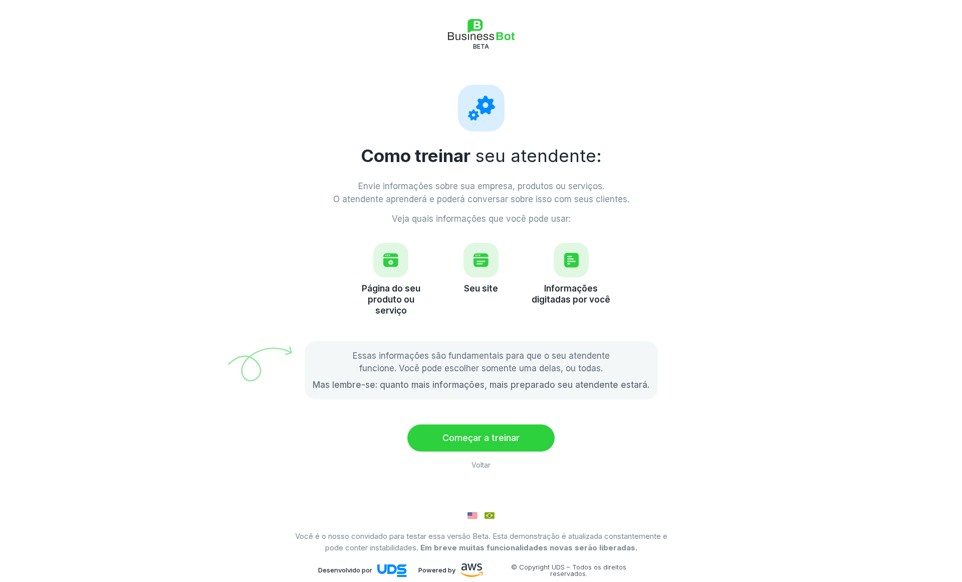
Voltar (481, 465)
